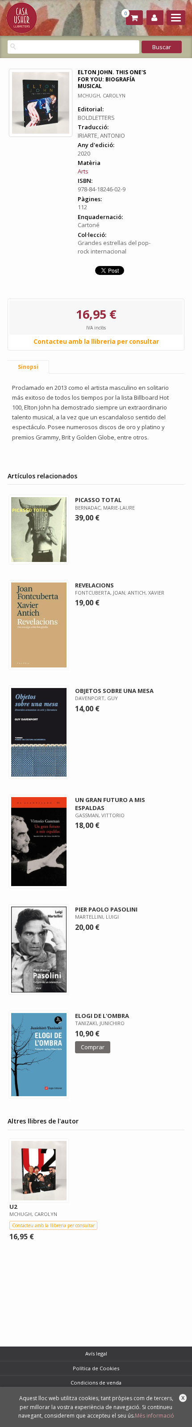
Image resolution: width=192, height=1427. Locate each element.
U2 (13, 1207)
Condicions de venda (96, 1382)
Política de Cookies (96, 1368)
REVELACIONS (94, 585)
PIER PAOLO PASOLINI (106, 909)
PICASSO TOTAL (98, 500)
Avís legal (96, 1353)
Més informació (154, 1415)
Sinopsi (28, 367)
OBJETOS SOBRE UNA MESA (114, 691)
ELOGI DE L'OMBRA (102, 1016)
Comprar (92, 1047)
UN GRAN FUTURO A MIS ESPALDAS (110, 803)
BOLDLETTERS (96, 118)
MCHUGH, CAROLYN (101, 95)
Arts (83, 171)
